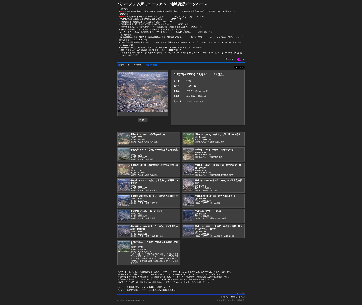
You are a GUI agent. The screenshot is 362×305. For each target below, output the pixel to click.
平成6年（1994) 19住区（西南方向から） (215, 149)
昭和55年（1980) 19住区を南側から (148, 134)
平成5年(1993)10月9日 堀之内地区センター (216, 196)
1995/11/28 (191, 86)
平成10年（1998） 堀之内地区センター (150, 211)
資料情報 (137, 65)
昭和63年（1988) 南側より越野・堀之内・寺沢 (218, 134)
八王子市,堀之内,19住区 (197, 91)
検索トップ (125, 65)
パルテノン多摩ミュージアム (233, 297)
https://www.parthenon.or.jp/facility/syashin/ (187, 274)
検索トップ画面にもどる (159, 287)
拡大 (144, 120)
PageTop (242, 293)
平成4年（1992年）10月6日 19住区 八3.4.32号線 (154, 196)
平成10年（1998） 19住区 (208, 211)
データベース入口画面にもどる (162, 290)
